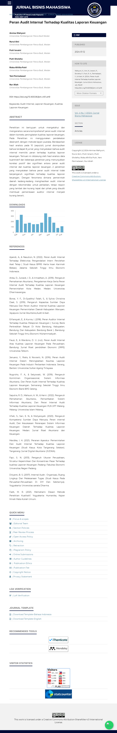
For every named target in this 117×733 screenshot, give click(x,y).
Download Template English (26, 619)
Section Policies (20, 528)
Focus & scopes (20, 519)
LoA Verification (20, 595)
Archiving (17, 541)
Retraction (17, 545)
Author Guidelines (21, 559)
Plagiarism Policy (21, 550)
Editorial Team (20, 523)
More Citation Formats (87, 93)
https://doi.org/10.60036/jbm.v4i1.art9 (32, 97)
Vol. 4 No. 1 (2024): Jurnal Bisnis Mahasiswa (51, 14)
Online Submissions (22, 554)
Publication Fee (20, 567)
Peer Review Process (22, 532)
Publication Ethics (21, 563)
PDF (78, 35)
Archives (22, 14)
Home (12, 14)
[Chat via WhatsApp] (109, 725)
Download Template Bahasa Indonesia (31, 614)
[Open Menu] (9, 3)
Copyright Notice (21, 572)
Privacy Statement (21, 576)
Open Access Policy (22, 536)
